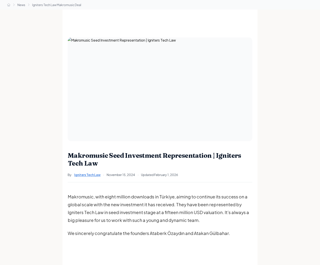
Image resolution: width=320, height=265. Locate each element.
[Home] (8, 5)
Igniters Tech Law (87, 175)
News (21, 5)
